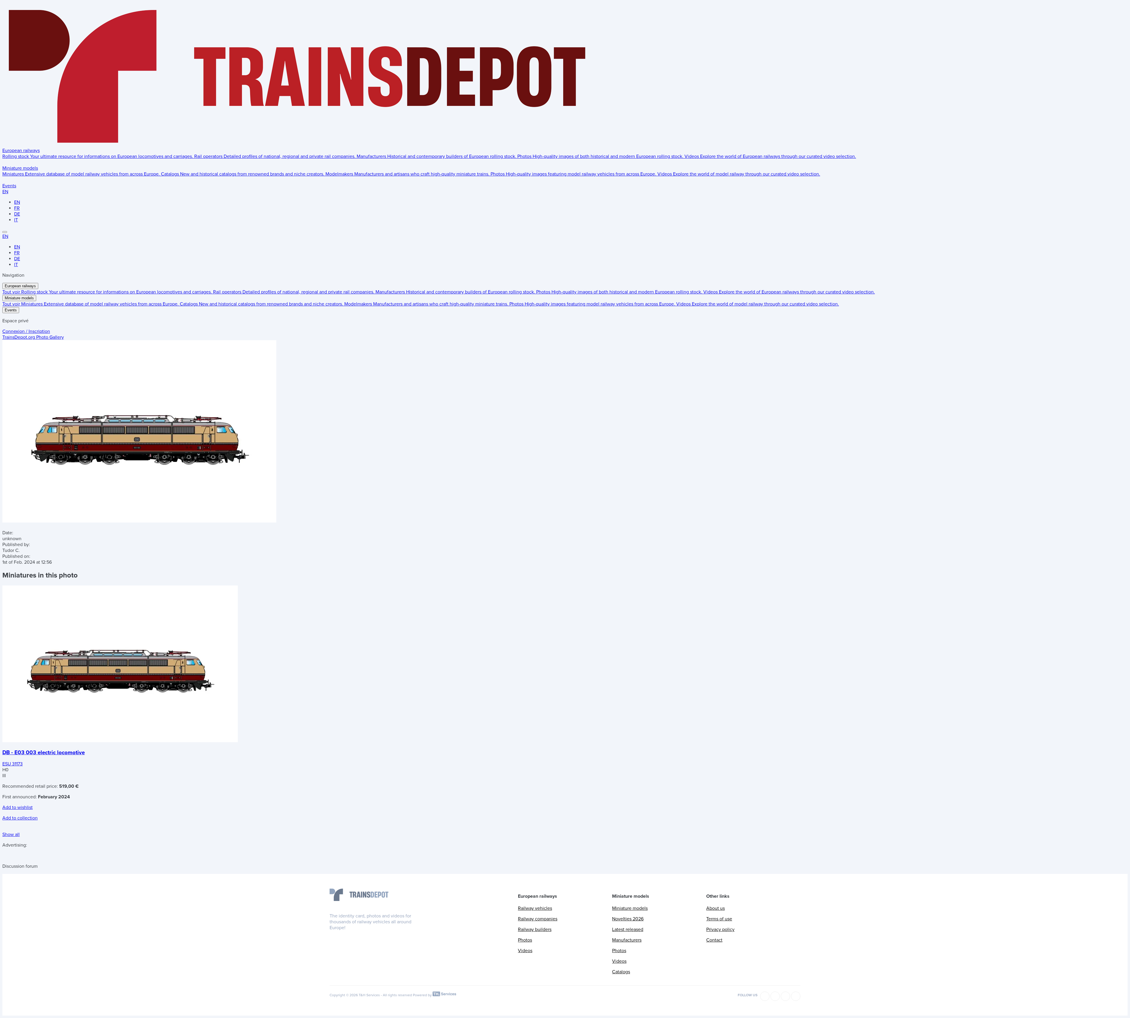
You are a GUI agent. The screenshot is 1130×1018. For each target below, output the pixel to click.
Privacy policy (720, 929)
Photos (525, 940)
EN (5, 192)
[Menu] (4, 232)
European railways (21, 150)
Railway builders (534, 929)
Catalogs (621, 972)
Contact (714, 940)
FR (17, 208)
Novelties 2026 (628, 919)
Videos (525, 951)
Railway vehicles (535, 908)
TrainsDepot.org (33, 337)
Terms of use (719, 919)
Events (9, 186)
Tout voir (11, 292)
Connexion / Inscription (26, 331)
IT (16, 220)
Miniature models (20, 168)
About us (715, 908)
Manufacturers (627, 940)
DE (17, 214)
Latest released (627, 929)
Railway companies (537, 919)
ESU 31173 (12, 764)
